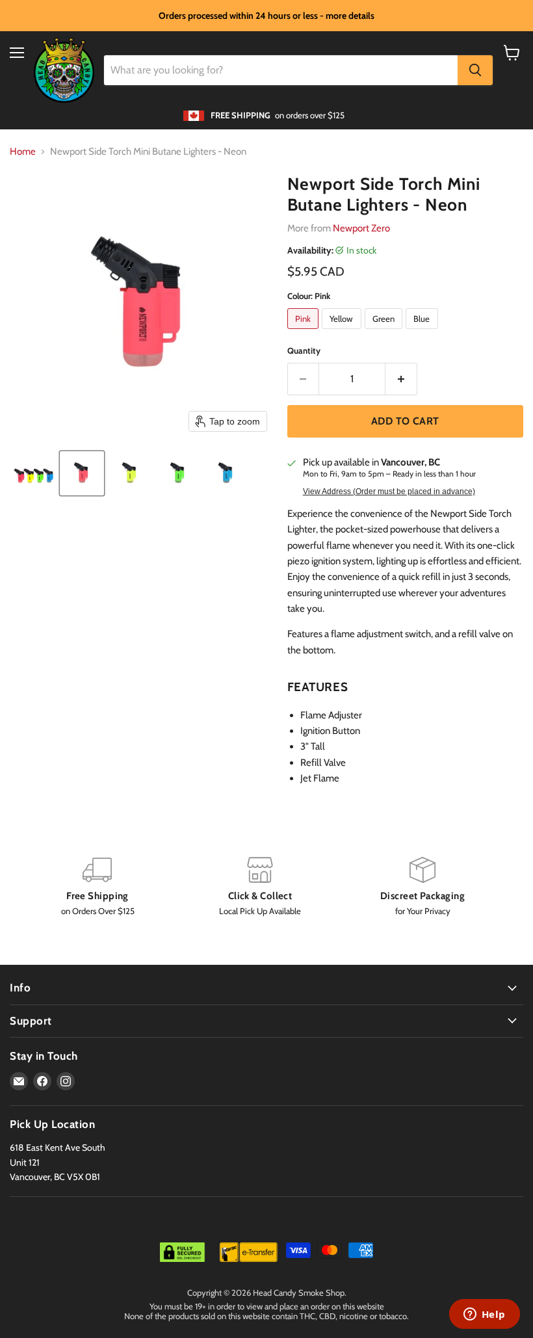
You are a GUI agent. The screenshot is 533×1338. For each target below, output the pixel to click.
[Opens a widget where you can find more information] (484, 1315)
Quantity (303, 351)
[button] (34, 473)
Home (23, 151)
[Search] (475, 70)
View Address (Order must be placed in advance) (389, 491)
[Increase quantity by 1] (401, 379)
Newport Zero (361, 228)
